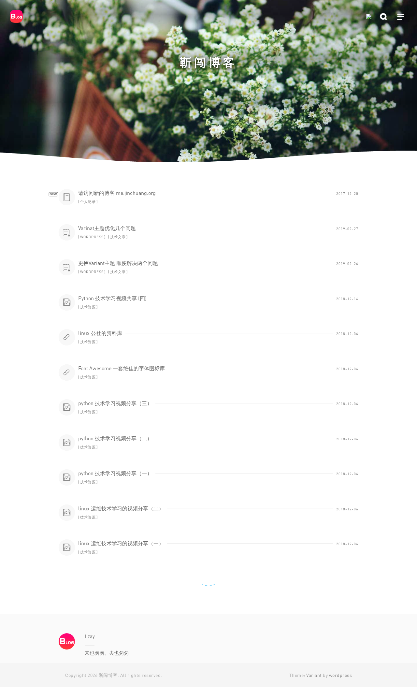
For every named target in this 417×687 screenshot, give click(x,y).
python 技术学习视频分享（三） (115, 403)
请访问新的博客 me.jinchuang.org (117, 193)
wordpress (92, 237)
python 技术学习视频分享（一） (115, 473)
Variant (314, 675)
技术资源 (88, 307)
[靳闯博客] (21, 16)
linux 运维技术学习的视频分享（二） (121, 508)
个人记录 (88, 201)
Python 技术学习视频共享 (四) (112, 298)
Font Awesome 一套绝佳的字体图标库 (121, 368)
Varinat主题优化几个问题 (107, 228)
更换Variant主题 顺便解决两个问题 (118, 263)
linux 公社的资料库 (100, 333)
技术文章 (118, 237)
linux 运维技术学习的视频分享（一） (121, 543)
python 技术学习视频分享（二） (115, 438)
